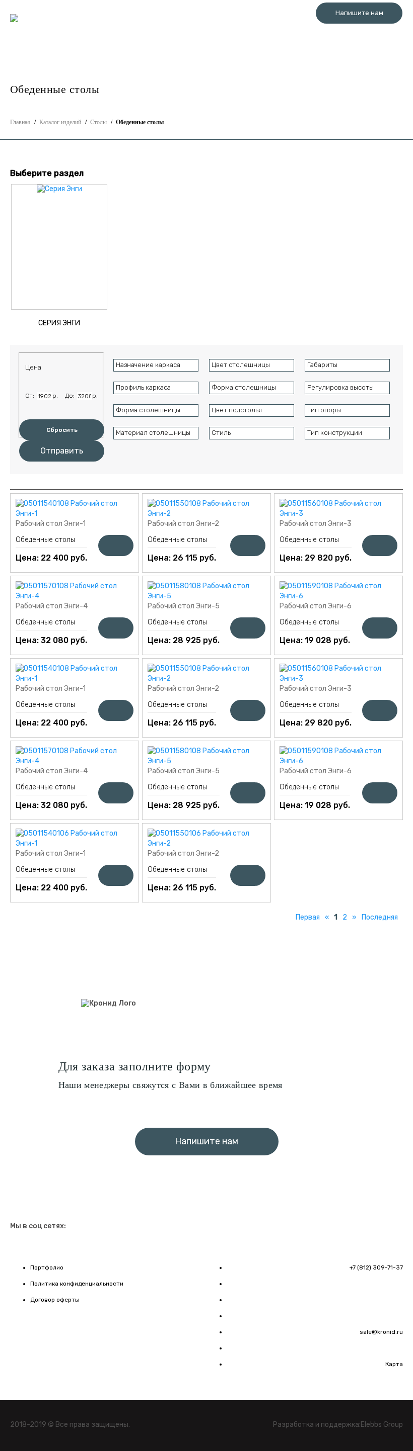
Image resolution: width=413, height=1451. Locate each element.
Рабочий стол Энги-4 (52, 606)
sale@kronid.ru (381, 1331)
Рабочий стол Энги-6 (316, 606)
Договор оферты (55, 1299)
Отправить (61, 451)
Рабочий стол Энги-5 (184, 606)
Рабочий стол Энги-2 (183, 523)
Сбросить (62, 429)
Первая (308, 917)
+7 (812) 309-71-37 (359, 35)
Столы (98, 122)
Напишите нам (359, 13)
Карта (394, 1364)
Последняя (380, 917)
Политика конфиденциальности (76, 1283)
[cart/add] (115, 545)
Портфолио (46, 1267)
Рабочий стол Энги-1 (51, 523)
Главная (20, 122)
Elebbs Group (382, 1424)
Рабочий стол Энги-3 (316, 523)
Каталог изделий (60, 122)
